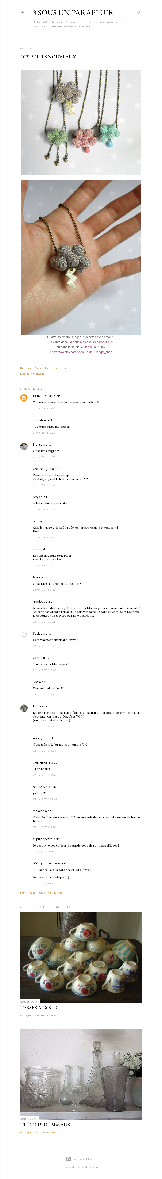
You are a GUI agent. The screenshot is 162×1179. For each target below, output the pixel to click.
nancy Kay (40, 787)
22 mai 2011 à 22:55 (44, 774)
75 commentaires (44, 1132)
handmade (37, 373)
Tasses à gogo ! (40, 1007)
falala (36, 577)
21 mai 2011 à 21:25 (44, 509)
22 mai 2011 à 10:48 (45, 670)
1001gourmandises (47, 863)
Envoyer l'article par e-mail (50, 368)
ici (111, 341)
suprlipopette (43, 839)
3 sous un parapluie (73, 13)
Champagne (42, 469)
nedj (36, 521)
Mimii (37, 706)
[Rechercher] (139, 12)
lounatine (40, 420)
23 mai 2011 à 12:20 (44, 827)
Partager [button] (25, 368)
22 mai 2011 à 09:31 (44, 621)
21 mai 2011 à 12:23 (44, 432)
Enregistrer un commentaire (42, 892)
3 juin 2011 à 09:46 (44, 883)
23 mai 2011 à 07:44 (45, 799)
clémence (40, 762)
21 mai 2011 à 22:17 (44, 537)
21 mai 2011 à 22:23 (44, 565)
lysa (35, 682)
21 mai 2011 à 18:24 (44, 457)
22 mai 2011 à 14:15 (44, 726)
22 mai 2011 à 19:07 (44, 750)
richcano (94, 1166)
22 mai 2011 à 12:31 (44, 694)
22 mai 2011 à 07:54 (45, 589)
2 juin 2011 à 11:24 (43, 851)
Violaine (38, 811)
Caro (36, 658)
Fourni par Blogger (84, 1158)
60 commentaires (45, 1015)
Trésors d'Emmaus (45, 1124)
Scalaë (37, 633)
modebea (40, 602)
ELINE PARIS (43, 396)
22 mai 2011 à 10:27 (44, 645)
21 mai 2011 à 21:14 (44, 485)
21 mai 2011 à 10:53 (44, 408)
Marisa (37, 444)
